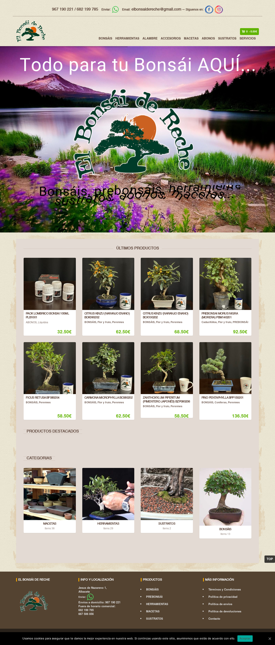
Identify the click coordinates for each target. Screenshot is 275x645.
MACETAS (191, 38)
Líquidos (43, 322)
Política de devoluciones (224, 611)
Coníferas (221, 402)
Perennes (118, 322)
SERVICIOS (248, 38)
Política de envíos (220, 604)
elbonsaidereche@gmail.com (151, 9)
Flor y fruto (104, 322)
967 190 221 (62, 9)
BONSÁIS (105, 38)
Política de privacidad (222, 597)
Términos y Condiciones (224, 589)
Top (270, 559)
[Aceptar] (269, 638)
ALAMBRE (149, 38)
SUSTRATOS (227, 38)
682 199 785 (87, 9)
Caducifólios (209, 322)
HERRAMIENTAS (127, 38)
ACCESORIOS (171, 38)
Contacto (214, 618)
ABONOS (208, 38)
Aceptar (245, 638)
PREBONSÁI (240, 322)
